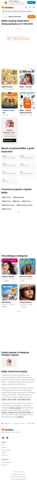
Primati (32, 16)
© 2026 (18, 472)
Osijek (9, 399)
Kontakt (3, 447)
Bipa (24, 412)
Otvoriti (31, 2)
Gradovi (3, 452)
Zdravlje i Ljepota (15, 408)
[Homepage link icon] (2, 423)
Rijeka (23, 399)
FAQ (2, 445)
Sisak (28, 399)
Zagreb (4, 399)
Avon (16, 412)
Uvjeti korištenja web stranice (18, 477)
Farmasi (4, 412)
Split (19, 399)
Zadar (15, 399)
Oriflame (11, 412)
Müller (28, 412)
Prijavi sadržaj (5, 450)
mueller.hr (20, 417)
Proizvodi (4, 455)
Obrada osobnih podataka (18, 479)
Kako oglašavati (6, 462)
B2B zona (4, 465)
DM (20, 412)
